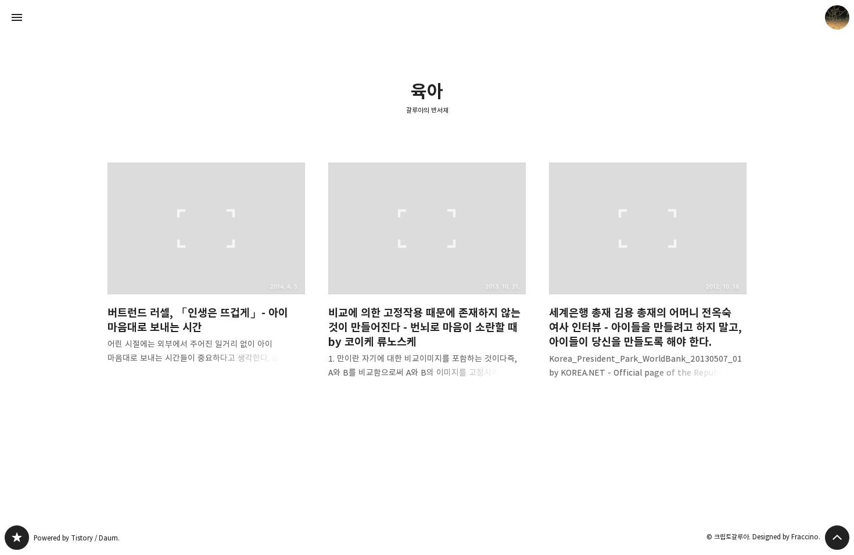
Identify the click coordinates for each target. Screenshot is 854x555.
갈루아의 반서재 (427, 110)
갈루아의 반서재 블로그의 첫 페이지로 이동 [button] (427, 17)
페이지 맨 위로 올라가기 (837, 538)
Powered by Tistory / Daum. (77, 538)
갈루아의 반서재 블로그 (17, 538)
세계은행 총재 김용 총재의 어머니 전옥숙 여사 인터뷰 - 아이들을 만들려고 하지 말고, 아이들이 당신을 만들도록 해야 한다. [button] (647, 280)
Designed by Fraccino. (786, 536)
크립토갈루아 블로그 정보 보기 (837, 17)
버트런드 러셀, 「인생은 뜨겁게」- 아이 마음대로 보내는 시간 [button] (206, 272)
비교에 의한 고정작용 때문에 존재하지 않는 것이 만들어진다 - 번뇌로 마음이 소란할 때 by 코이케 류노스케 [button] (427, 280)
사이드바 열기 (17, 17)
